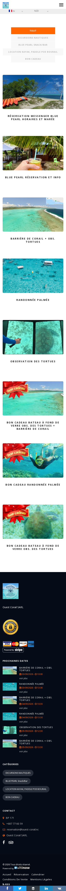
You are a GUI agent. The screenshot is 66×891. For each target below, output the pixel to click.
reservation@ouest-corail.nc (23, 829)
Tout (33, 30)
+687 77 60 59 (14, 823)
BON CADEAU (33, 58)
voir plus (23, 678)
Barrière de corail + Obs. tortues (35, 669)
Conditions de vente (15, 879)
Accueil (7, 874)
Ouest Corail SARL (17, 835)
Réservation (21, 874)
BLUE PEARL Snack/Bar (33, 44)
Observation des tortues (36, 727)
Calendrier (38, 874)
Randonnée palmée (31, 684)
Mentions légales (41, 879)
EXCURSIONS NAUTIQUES (33, 37)
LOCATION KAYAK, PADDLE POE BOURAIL (33, 51)
